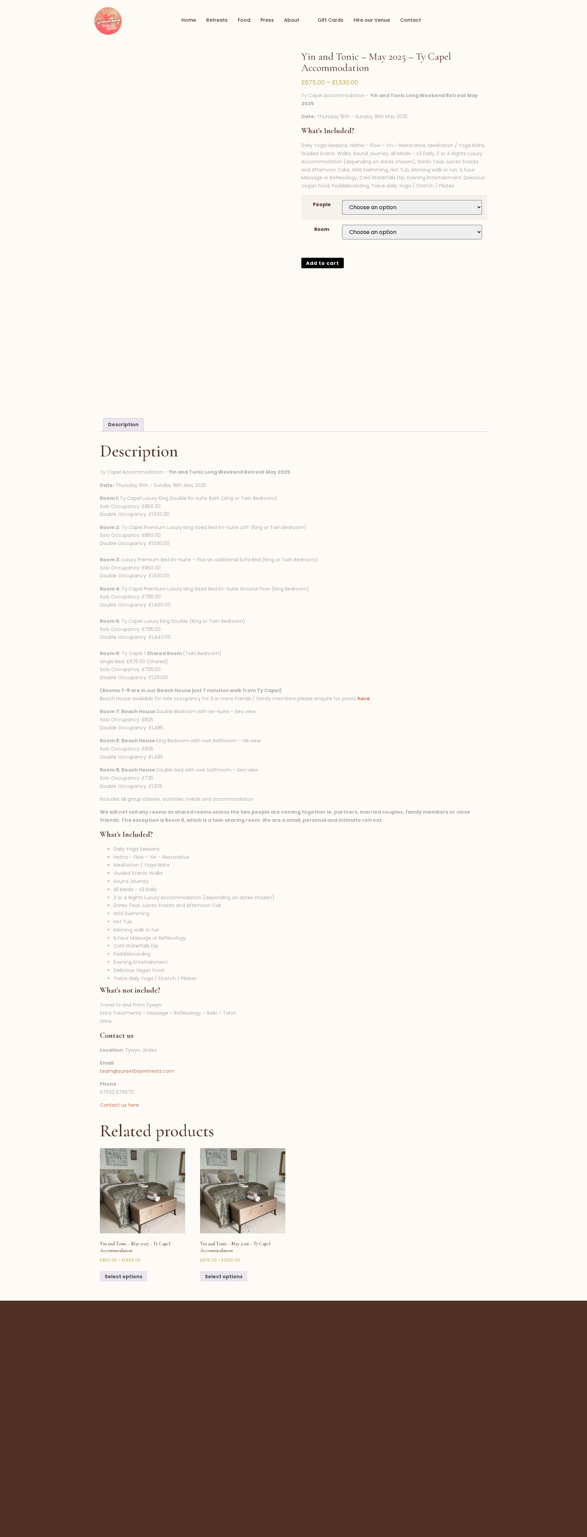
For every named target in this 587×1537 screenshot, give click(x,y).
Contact (410, 20)
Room (321, 229)
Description (123, 424)
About (291, 20)
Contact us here (119, 1105)
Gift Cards (330, 20)
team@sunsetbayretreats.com (137, 1071)
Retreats (217, 20)
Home (188, 20)
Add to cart (322, 263)
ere (365, 698)
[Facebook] (482, 20)
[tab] (123, 425)
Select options (123, 1276)
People (322, 204)
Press (267, 20)
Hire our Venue (372, 20)
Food (244, 20)
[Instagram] (494, 20)
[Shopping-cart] (470, 20)
